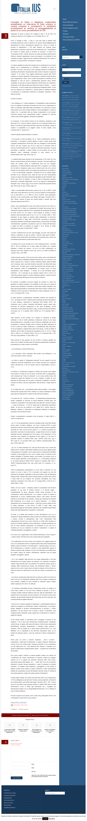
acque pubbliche (66, 172)
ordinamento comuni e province (71, 282)
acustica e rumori (67, 174)
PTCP (64, 320)
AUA (63, 190)
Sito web (34, 771)
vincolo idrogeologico (68, 390)
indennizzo (65, 262)
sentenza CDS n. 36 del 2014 (19, 702)
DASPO (64, 227)
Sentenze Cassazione (8, 802)
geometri (64, 253)
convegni (64, 221)
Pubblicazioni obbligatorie (69, 324)
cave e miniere (66, 199)
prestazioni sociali (67, 308)
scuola (64, 344)
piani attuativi (65, 304)
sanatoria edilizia (66, 339)
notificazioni (65, 273)
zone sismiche (66, 399)
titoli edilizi (65, 368)
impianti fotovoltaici (67, 256)
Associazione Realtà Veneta (9, 795)
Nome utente (65, 67)
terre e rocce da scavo (68, 363)
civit (63, 205)
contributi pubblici (67, 218)
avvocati (64, 192)
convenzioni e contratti (68, 223)
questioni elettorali (67, 328)
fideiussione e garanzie (68, 249)
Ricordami (66, 79)
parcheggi (65, 291)
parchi (64, 293)
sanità (64, 341)
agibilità (64, 176)
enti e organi (65, 242)
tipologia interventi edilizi (68, 366)
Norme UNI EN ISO (67, 271)
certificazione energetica (69, 201)
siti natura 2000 (66, 353)
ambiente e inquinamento (69, 183)
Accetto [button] (45, 818)
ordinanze (65, 284)
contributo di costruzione (69, 220)
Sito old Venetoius (7, 805)
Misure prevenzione (67, 269)
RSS (54, 8)
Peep (63, 300)
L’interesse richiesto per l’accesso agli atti (20, 715)
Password (64, 73)
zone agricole (66, 397)
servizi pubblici (66, 350)
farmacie (64, 247)
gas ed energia (66, 251)
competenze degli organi (69, 210)
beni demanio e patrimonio (69, 196)
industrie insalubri (67, 264)
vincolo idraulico (66, 388)
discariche (65, 236)
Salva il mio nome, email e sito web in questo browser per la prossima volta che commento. (44, 776)
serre (63, 348)
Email (33, 767)
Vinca (63, 383)
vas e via (26, 709)
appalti (64, 187)
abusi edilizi (65, 168)
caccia (64, 198)
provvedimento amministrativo (70, 319)
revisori (64, 335)
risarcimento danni (67, 337)
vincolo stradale (66, 396)
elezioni (64, 240)
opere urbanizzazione (68, 280)
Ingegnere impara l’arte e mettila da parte (40, 715)
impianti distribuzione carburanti (71, 254)
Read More (52, 819)
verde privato (65, 381)
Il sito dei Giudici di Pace (9, 800)
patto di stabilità (66, 298)
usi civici (64, 377)
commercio (65, 207)
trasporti (64, 374)
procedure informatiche (68, 315)
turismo (64, 375)
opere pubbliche (66, 278)
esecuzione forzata (67, 243)
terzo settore (65, 364)
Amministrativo (17, 705)
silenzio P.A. (65, 352)
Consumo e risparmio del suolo (70, 216)
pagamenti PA (66, 286)
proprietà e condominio (68, 317)
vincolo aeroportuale (67, 385)
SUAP (64, 361)
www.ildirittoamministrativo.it (9, 807)
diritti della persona (67, 231)
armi (63, 188)
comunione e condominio (69, 214)
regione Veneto (66, 333)
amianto (64, 185)
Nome (33, 764)
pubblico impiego (66, 326)
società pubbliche (67, 355)
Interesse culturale (67, 267)
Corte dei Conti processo (69, 225)
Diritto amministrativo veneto (70, 232)
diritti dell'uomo (66, 229)
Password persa (66, 86)
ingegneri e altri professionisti (70, 265)
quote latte (65, 331)
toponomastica (66, 370)
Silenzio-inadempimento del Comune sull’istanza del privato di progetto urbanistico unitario (72, 145)
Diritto (22, 705)
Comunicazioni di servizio (69, 212)
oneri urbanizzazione (68, 276)
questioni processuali (68, 330)
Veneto (25, 705)
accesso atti (65, 170)
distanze (64, 238)
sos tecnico (65, 357)
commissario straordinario (69, 209)
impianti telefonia (66, 258)
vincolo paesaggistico (68, 394)
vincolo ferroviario (67, 386)
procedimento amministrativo (70, 313)
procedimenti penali (67, 311)
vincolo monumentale (68, 392)
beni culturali (65, 194)
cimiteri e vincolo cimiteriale (69, 203)
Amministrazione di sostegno (10, 793)
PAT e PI (64, 297)
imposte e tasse (66, 260)
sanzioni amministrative (68, 342)
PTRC (64, 322)
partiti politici (65, 295)
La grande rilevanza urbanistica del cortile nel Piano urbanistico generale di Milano (70, 97)
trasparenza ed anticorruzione (70, 372)
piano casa (65, 306)
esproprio (64, 245)
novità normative (66, 275)
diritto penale (65, 234)
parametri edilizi (66, 289)
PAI (63, 287)
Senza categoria (66, 346)
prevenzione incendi (67, 309)
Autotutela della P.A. (8, 797)
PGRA (64, 302)
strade (64, 359)
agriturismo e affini (67, 177)
